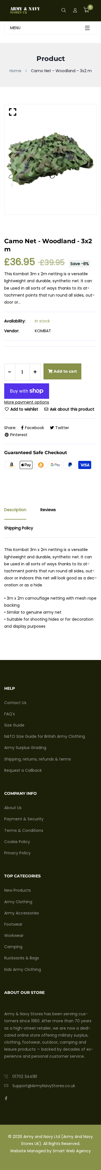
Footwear (13, 924)
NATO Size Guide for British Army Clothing (44, 736)
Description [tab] (15, 510)
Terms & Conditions (23, 830)
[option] (50, 159)
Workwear (14, 935)
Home (15, 71)
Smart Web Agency (72, 1151)
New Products (17, 890)
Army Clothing (18, 902)
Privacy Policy (17, 853)
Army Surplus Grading (25, 747)
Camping (13, 947)
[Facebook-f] (6, 1098)
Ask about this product (71, 409)
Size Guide (14, 725)
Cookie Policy (17, 842)
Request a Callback (23, 770)
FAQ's (9, 714)
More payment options (26, 402)
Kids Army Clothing (22, 969)
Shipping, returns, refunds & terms (37, 759)
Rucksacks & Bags (21, 958)
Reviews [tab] (48, 510)
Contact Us (15, 702)
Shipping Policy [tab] (18, 528)
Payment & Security (23, 819)
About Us (13, 808)
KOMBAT (43, 331)
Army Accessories (21, 913)
